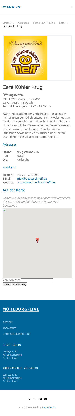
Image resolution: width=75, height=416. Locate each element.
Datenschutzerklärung (16, 333)
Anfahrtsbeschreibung (15, 284)
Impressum (9, 327)
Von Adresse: (11, 280)
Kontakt (8, 321)
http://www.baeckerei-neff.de (36, 182)
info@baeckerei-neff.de (32, 179)
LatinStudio (48, 407)
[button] (70, 7)
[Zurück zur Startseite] (11, 7)
